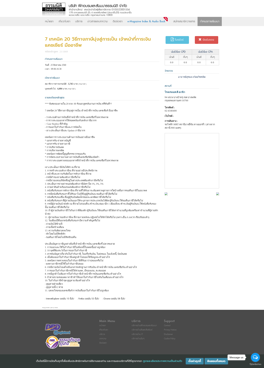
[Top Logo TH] (124, 10)
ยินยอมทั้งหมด (216, 361)
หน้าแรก (49, 21)
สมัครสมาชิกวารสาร (184, 21)
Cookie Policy (169, 338)
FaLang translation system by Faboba (50, 308)
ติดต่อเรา (117, 21)
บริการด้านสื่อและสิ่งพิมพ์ (142, 330)
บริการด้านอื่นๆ (138, 338)
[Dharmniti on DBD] (57, 329)
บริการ (78, 21)
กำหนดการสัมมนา (209, 21)
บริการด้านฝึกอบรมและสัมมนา (144, 325)
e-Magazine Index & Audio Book (146, 21)
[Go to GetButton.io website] (255, 364)
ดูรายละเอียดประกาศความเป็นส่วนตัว (162, 361)
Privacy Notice (170, 330)
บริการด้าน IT (137, 334)
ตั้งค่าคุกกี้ (194, 361)
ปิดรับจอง (208, 40)
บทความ (102, 338)
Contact (167, 325)
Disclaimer (168, 334)
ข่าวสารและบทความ (97, 21)
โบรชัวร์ (179, 40)
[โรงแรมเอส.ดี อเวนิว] (166, 193)
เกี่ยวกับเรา (64, 21)
